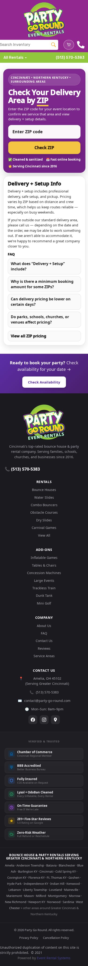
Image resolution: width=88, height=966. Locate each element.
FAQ (44, 633)
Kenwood (73, 883)
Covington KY (16, 877)
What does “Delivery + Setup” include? (38, 266)
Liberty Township (35, 890)
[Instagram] (44, 719)
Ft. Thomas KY (56, 877)
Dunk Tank (44, 595)
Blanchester (67, 865)
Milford (41, 896)
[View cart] (68, 45)
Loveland (55, 890)
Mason (29, 896)
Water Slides (44, 497)
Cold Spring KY (65, 871)
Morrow (74, 896)
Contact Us (44, 640)
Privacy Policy (28, 938)
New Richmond (15, 902)
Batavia (51, 865)
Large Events (44, 580)
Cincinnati (46, 871)
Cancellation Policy (56, 938)
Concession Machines (44, 573)
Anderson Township (30, 865)
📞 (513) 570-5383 (22, 469)
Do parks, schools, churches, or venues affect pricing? (40, 319)
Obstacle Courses (44, 512)
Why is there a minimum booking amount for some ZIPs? (42, 284)
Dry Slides (44, 520)
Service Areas (44, 656)
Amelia (9, 865)
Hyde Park (14, 883)
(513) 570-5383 (70, 57)
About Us (44, 625)
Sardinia (68, 902)
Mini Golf (44, 603)
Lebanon (14, 890)
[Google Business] (55, 719)
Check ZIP (44, 147)
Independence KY (36, 883)
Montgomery (57, 896)
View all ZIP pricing (28, 336)
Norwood (54, 902)
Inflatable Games (44, 557)
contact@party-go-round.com (47, 700)
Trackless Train (44, 588)
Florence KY (36, 877)
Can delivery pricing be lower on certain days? (41, 301)
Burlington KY (27, 871)
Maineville (71, 890)
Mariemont (14, 896)
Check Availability (44, 382)
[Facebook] (32, 719)
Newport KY (36, 902)
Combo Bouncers (44, 505)
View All (44, 535)
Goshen (74, 877)
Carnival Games (44, 527)
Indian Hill (57, 883)
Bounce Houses (44, 489)
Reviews (44, 648)
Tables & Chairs (44, 565)
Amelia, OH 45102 (47, 678)
